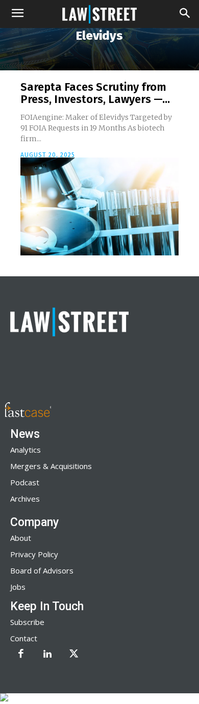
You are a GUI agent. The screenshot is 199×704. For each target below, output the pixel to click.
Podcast (24, 482)
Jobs (18, 587)
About (20, 538)
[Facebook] (21, 654)
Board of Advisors (41, 570)
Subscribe (27, 622)
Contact (23, 638)
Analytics (25, 450)
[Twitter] (74, 654)
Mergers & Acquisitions (51, 466)
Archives (25, 498)
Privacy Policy (34, 554)
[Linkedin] (47, 654)
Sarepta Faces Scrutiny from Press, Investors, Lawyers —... (95, 93)
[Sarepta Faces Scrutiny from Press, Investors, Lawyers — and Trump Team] (99, 206)
